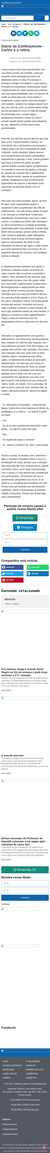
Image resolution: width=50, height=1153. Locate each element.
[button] (47, 18)
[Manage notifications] (44, 1147)
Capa (3, 24)
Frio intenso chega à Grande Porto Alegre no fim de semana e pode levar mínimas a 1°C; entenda (24, 672)
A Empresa (32, 1074)
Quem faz (31, 1078)
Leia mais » (6, 690)
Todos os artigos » (12, 604)
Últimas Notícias (12, 1065)
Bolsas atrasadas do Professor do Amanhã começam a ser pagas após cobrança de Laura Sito (23, 841)
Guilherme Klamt (10, 1134)
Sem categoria (14, 24)
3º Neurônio (33, 1061)
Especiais (8, 1070)
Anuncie (31, 1065)
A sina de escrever (12, 755)
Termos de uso (34, 1070)
